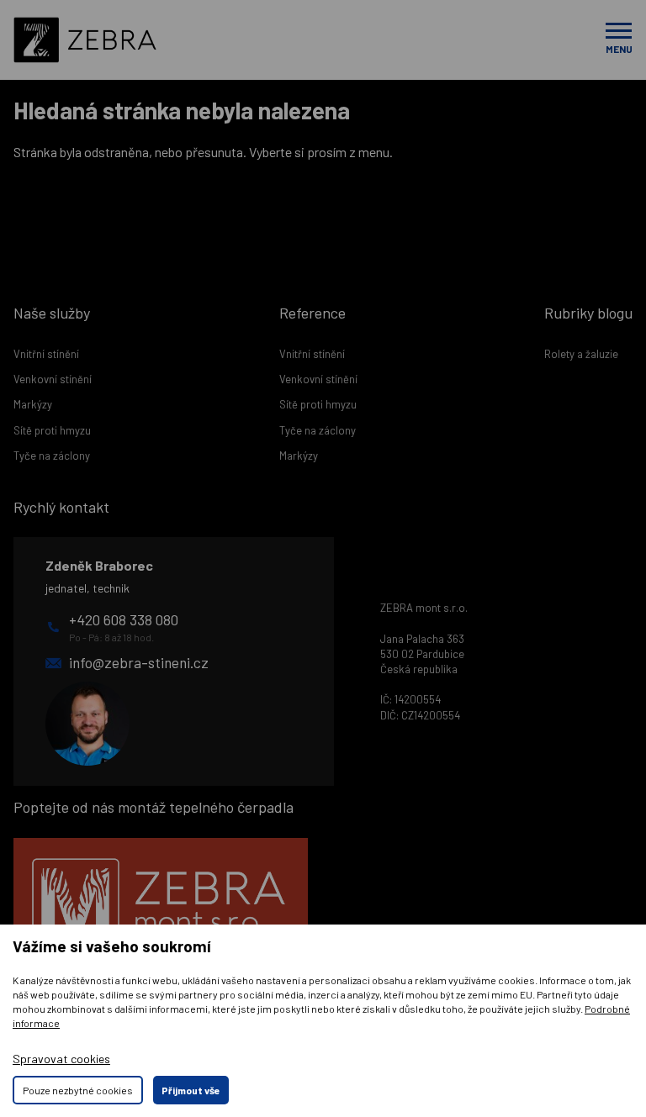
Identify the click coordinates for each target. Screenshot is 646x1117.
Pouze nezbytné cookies (78, 1090)
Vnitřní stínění (46, 354)
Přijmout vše (191, 1090)
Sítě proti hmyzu (52, 430)
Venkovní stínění (52, 379)
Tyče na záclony (51, 455)
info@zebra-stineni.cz (139, 662)
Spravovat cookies (61, 1058)
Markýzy (32, 404)
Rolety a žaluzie (581, 354)
